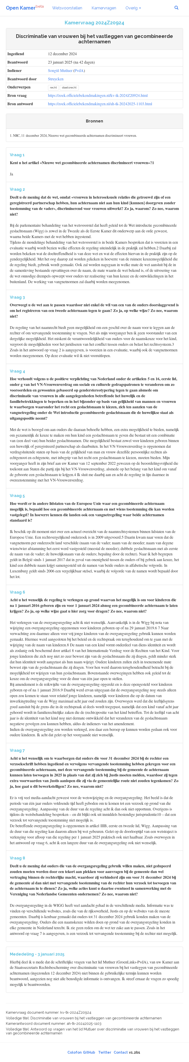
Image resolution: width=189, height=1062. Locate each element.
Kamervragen (104, 8)
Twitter (104, 1052)
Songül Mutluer (60, 70)
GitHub (89, 1052)
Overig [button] (132, 8)
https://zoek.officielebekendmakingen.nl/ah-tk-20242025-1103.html (100, 103)
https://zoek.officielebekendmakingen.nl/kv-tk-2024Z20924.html (98, 95)
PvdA (79, 70)
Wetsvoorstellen (67, 8)
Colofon (74, 1052)
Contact (121, 1052)
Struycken (55, 78)
